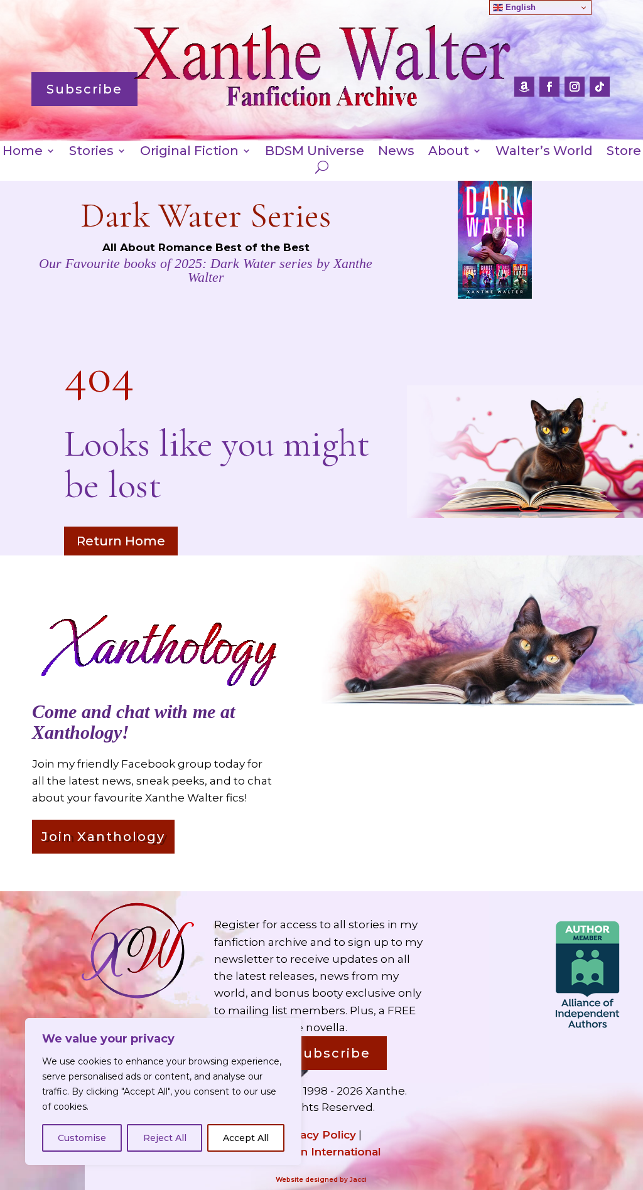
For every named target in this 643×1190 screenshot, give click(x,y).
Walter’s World (544, 152)
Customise (82, 1138)
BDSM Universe (314, 152)
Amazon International (321, 1151)
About (448, 152)
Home (23, 152)
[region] (163, 1091)
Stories (91, 152)
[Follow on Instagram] (575, 87)
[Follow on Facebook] (549, 87)
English (519, 7)
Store (624, 152)
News (396, 152)
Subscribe (84, 89)
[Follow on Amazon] (524, 87)
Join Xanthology (103, 836)
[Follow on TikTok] (600, 87)
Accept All (246, 1138)
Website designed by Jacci (321, 1180)
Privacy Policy (317, 1134)
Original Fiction (189, 152)
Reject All (164, 1138)
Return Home (121, 541)
